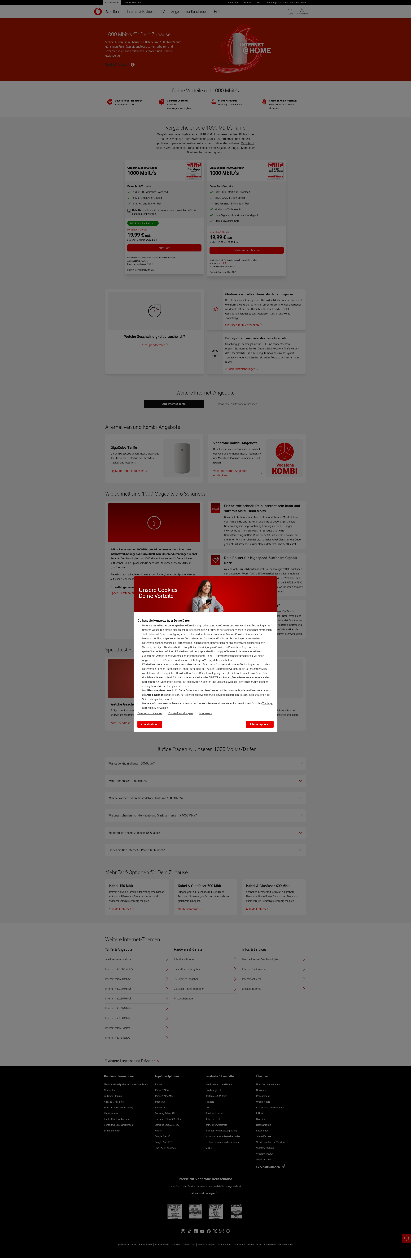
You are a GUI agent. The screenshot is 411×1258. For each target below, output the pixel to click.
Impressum (205, 713)
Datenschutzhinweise (149, 713)
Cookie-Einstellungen (180, 713)
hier (193, 634)
